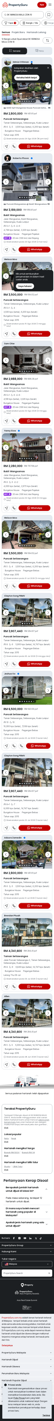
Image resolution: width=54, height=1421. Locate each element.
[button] (6, 32)
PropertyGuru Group (12, 1245)
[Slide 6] (31, 101)
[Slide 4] (26, 101)
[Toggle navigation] (50, 5)
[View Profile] (27, 62)
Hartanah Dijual (10, 1359)
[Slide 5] (29, 101)
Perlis (6, 1138)
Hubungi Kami (9, 1251)
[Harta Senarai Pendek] (47, 167)
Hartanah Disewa (11, 1366)
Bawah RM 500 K (11, 1152)
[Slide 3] (24, 101)
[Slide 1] (19, 101)
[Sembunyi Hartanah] (41, 167)
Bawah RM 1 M (28, 1152)
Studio (7, 1166)
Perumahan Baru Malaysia (15, 1373)
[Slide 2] (22, 101)
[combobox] (25, 15)
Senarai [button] (16, 51)
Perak (13, 1138)
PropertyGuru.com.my (12, 1318)
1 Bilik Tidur (17, 1166)
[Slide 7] (33, 101)
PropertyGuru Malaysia (14, 1352)
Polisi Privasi (19, 1398)
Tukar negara (9, 1258)
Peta (41, 51)
